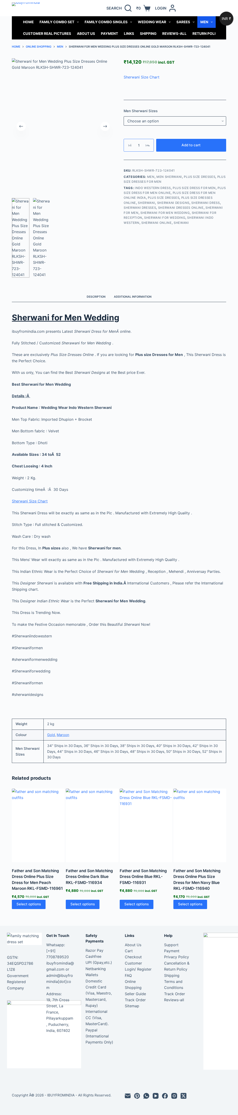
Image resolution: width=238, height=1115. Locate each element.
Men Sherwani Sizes (141, 111)
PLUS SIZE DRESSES (199, 177)
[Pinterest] (137, 1096)
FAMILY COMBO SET (57, 22)
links (129, 33)
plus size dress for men (194, 188)
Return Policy (206, 33)
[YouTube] (156, 1096)
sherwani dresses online (181, 207)
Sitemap (132, 1006)
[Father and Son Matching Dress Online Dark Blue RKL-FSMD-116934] (92, 825)
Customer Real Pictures (47, 33)
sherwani (146, 203)
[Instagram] (174, 1096)
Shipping (148, 33)
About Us (86, 33)
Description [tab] (96, 296)
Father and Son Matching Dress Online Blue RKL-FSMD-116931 (143, 876)
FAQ (128, 975)
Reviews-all (174, 33)
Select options (29, 904)
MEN (204, 22)
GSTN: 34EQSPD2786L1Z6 (20, 963)
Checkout (133, 957)
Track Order (135, 1000)
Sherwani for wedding (164, 217)
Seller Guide (135, 993)
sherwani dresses (140, 207)
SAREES (183, 22)
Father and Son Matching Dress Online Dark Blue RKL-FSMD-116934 (89, 876)
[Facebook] (165, 1096)
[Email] (128, 1096)
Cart (129, 951)
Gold (51, 735)
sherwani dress (205, 203)
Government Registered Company (18, 981)
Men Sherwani (169, 177)
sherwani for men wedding (165, 213)
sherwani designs (173, 203)
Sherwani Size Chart (141, 77)
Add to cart (191, 145)
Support (171, 944)
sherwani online (156, 223)
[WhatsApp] (146, 1096)
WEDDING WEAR (152, 22)
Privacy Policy (176, 957)
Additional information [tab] (133, 296)
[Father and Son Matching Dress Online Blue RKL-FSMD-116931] (146, 825)
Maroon (63, 735)
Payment (109, 33)
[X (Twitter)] (183, 1096)
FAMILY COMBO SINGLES (106, 22)
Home (28, 22)
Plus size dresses (163, 197)
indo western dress (153, 188)
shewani (181, 223)
